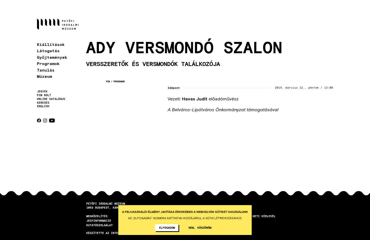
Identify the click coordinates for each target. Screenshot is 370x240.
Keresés (43, 102)
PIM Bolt (44, 95)
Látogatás (48, 50)
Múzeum (44, 76)
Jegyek (42, 91)
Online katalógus (51, 98)
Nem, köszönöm (200, 227)
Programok (48, 63)
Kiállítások (51, 44)
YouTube (52, 120)
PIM (108, 81)
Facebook (39, 120)
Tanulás (46, 70)
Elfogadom (167, 227)
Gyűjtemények (52, 57)
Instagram (45, 120)
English (43, 106)
